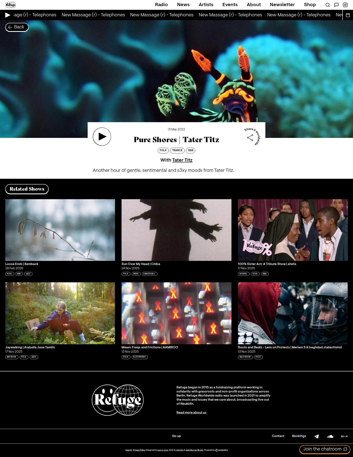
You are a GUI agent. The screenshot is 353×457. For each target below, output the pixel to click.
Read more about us (191, 412)
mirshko (180, 450)
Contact (278, 436)
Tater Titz (182, 160)
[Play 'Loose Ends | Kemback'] (60, 230)
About (254, 4)
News (183, 4)
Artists (206, 4)
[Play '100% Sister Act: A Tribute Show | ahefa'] (293, 230)
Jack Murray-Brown (194, 450)
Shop (310, 4)
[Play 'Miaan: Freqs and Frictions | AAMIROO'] (176, 313)
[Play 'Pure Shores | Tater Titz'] (102, 136)
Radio (161, 4)
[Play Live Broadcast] (7, 15)
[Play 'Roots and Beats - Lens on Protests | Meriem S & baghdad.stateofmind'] (293, 313)
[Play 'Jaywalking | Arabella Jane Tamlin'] (60, 313)
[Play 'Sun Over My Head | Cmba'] (176, 230)
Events (230, 4)
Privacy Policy (139, 450)
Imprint (128, 450)
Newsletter (282, 4)
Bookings (299, 436)
